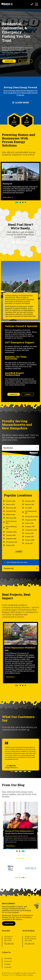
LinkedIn (7, 967)
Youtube (7, 964)
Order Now (29, 197)
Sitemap (5, 975)
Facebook (8, 961)
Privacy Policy (21, 975)
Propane (28, 184)
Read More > (18, 675)
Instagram (8, 958)
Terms (30, 975)
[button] (36, 4)
